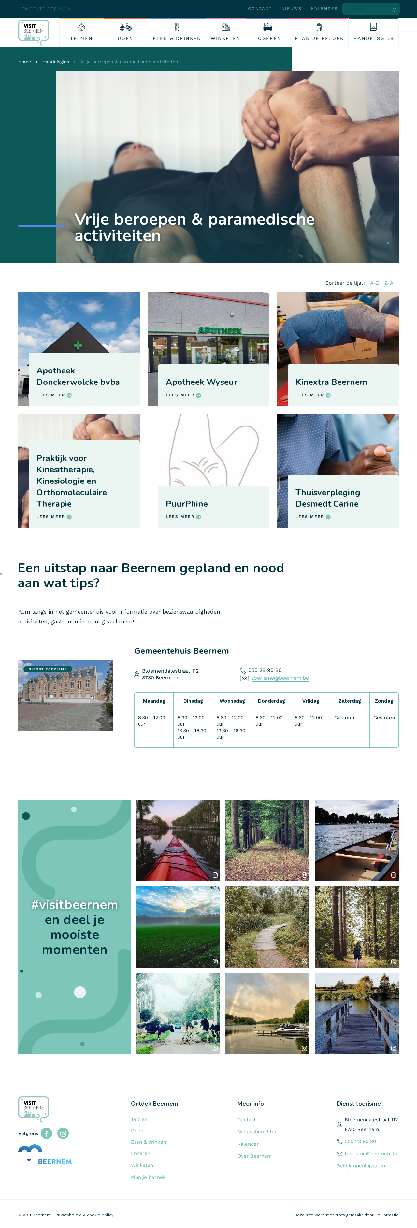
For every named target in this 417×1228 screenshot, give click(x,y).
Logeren (140, 1153)
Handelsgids (55, 61)
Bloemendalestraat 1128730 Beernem (170, 674)
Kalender (324, 8)
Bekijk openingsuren (361, 1166)
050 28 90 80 (265, 670)
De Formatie (387, 1215)
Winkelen (142, 1165)
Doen (137, 1131)
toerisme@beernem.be (280, 678)
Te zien (139, 1119)
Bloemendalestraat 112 (371, 1120)
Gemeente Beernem (45, 9)
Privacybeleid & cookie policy (84, 1215)
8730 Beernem (362, 1129)
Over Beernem (254, 1156)
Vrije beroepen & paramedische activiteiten (129, 61)
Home (24, 61)
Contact (260, 8)
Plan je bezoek (148, 1177)
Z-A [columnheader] (389, 283)
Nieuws (291, 8)
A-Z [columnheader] (374, 283)
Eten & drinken (148, 1142)
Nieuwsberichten (257, 1132)
